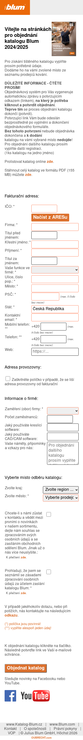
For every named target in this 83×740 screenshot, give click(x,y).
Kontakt (10, 729)
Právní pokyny (65, 729)
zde (50, 162)
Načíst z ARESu (50, 217)
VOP (11, 733)
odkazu (11, 615)
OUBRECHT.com (41, 738)
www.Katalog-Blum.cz (24, 724)
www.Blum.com (62, 724)
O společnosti (35, 729)
